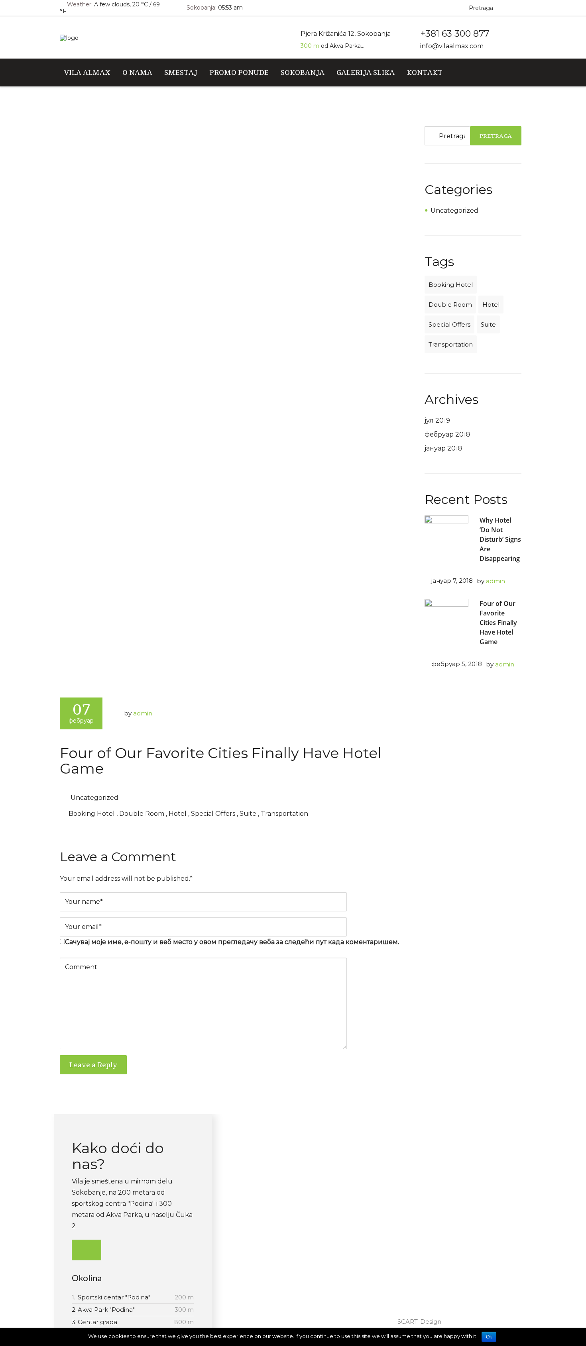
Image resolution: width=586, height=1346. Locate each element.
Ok (489, 1337)
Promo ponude (239, 72)
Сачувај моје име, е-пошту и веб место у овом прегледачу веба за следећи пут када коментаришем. (232, 942)
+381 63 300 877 (421, 1174)
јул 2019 (437, 420)
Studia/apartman (286, 1160)
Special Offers (213, 813)
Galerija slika (365, 72)
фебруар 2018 (447, 434)
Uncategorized (94, 797)
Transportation (284, 813)
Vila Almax (87, 72)
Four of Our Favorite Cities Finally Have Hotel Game (220, 760)
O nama (137, 72)
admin (142, 713)
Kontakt (424, 72)
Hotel (178, 813)
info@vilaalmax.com (452, 46)
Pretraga (496, 135)
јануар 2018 (443, 448)
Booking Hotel (92, 813)
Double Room (141, 813)
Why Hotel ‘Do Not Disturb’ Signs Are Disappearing (500, 539)
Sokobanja (302, 72)
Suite (248, 813)
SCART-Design (419, 1321)
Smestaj (180, 72)
